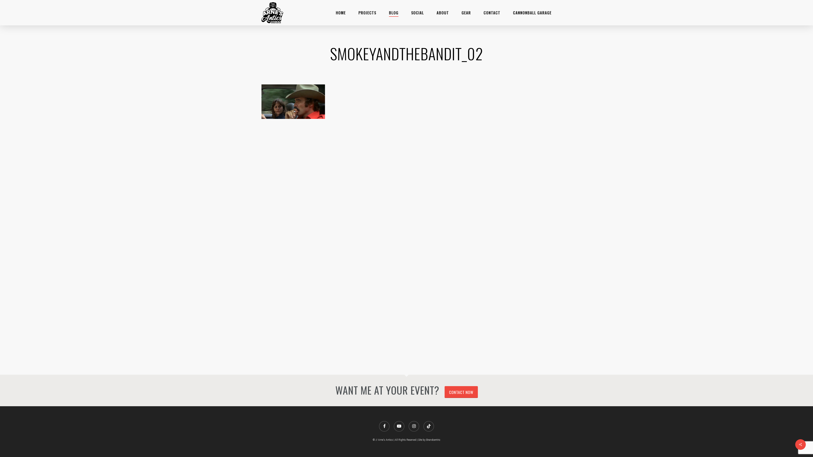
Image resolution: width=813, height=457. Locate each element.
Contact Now (461, 392)
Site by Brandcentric (429, 439)
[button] (805, 2)
